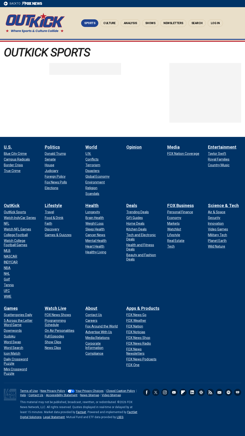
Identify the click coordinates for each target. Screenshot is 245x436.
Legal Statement (54, 417)
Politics (52, 147)
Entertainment (222, 147)
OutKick (35, 23)
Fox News (10, 394)
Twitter (155, 392)
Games (11, 308)
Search (197, 23)
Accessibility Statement (62, 395)
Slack (201, 392)
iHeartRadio (237, 392)
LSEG (120, 417)
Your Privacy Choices (90, 391)
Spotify (228, 392)
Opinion (134, 147)
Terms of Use (29, 391)
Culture (109, 23)
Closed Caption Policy (120, 391)
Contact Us (35, 395)
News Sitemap (89, 395)
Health (92, 205)
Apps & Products (142, 308)
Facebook (146, 392)
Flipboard (183, 392)
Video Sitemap (111, 395)
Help (23, 395)
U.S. (8, 147)
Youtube (174, 392)
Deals (131, 205)
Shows (150, 23)
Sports (89, 23)
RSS (210, 392)
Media (173, 147)
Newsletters (173, 23)
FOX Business (180, 205)
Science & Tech (223, 205)
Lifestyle (53, 205)
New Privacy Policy (52, 391)
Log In (215, 23)
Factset (81, 412)
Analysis (130, 23)
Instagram (164, 392)
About (91, 308)
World (91, 147)
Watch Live (55, 308)
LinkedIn (192, 392)
